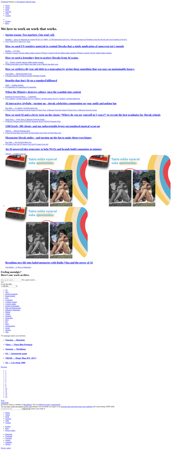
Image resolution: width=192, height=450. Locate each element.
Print (7, 324)
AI (6, 290)
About (7, 8)
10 (6, 389)
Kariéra (8, 21)
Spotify (7, 440)
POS (7, 320)
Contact (8, 16)
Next (2, 401)
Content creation (11, 302)
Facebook (8, 436)
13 (6, 395)
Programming (10, 326)
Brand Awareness (11, 294)
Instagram (8, 434)
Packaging (9, 318)
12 (6, 393)
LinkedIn (8, 442)
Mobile (7, 312)
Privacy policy (10, 430)
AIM (7, 14)
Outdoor (8, 316)
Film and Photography (13, 308)
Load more (5, 403)
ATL (7, 292)
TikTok (7, 444)
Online (7, 314)
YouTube (8, 438)
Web (7, 332)
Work (7, 10)
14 (6, 397)
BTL (7, 298)
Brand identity (10, 296)
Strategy (8, 330)
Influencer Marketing (12, 310)
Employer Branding (12, 306)
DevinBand (21, 2)
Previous (4, 367)
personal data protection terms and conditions (77, 407)
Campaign (9, 300)
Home (7, 6)
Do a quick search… (29, 280)
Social (7, 328)
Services (8, 12)
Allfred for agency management (49, 405)
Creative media (10, 304)
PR (6, 322)
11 (6, 391)
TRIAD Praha (30, 2)
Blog (7, 23)
